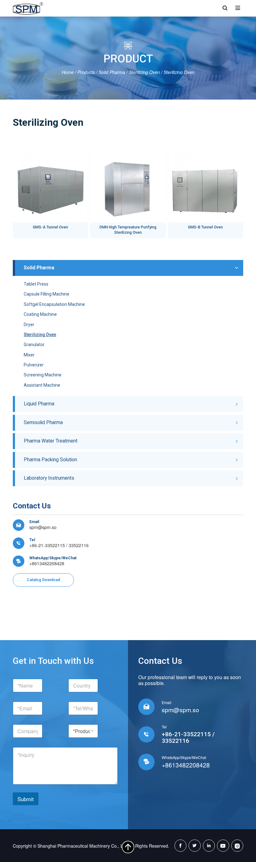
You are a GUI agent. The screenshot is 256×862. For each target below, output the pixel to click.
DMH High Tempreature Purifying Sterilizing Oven (128, 230)
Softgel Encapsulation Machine (54, 304)
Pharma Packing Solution (50, 460)
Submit (25, 799)
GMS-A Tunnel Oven (50, 227)
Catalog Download (43, 580)
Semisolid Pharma (43, 422)
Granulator (34, 344)
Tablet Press (36, 284)
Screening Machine (43, 374)
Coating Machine (40, 314)
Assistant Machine (42, 385)
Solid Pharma (112, 72)
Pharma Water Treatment (50, 441)
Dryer (29, 324)
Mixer (29, 354)
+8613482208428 (46, 563)
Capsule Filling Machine (46, 293)
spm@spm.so (43, 527)
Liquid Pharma (39, 404)
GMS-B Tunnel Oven (205, 227)
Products (86, 72)
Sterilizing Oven (144, 72)
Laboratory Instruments (49, 478)
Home (68, 72)
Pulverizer (34, 364)
